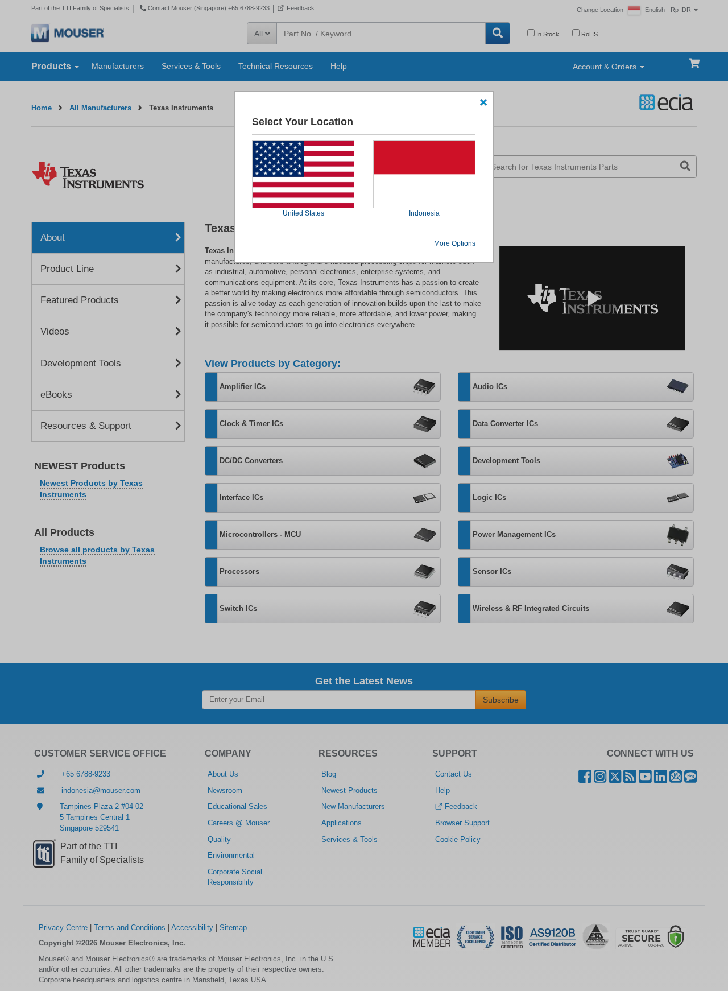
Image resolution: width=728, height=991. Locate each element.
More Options (454, 243)
